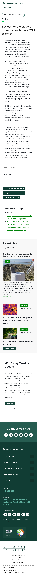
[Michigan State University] (14, 3)
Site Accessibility (18, 562)
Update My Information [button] (16, 408)
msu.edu (20, 567)
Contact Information (18, 555)
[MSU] (18, 450)
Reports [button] (7, 481)
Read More (7, 296)
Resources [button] (9, 457)
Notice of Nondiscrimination (10, 570)
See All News (10, 348)
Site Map (18, 557)
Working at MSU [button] (11, 475)
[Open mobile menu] (32, 3)
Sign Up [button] (10, 403)
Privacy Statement (18, 560)
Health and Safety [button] (13, 463)
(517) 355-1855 (11, 567)
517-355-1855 (8, 491)
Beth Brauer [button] (7, 174)
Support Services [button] (12, 469)
